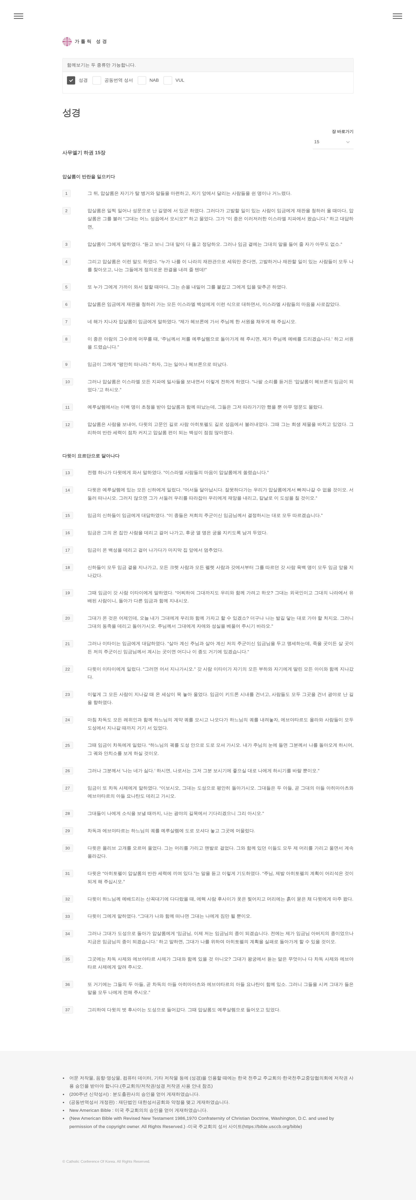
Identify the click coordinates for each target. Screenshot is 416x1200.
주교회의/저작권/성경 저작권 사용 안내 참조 (166, 1086)
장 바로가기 (343, 131)
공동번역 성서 (118, 80)
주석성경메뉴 (18, 16)
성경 (83, 80)
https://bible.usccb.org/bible (272, 1126)
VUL (180, 80)
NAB (154, 80)
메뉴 (397, 16)
